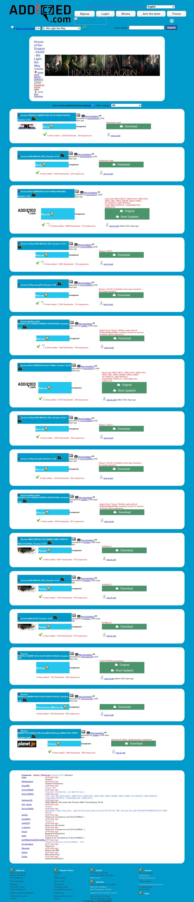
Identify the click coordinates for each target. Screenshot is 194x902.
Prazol (24, 831)
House (56, 898)
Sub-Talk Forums (17, 887)
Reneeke (26, 848)
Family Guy (58, 893)
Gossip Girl (58, 884)
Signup (84, 13)
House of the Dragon (38, 74)
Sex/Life (57, 873)
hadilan (84, 326)
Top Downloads (16, 881)
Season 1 (38, 79)
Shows (125, 13)
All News (13, 884)
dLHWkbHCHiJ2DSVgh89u (33, 840)
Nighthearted (27, 781)
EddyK (24, 852)
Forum (176, 13)
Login (105, 13)
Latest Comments (17, 889)
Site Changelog (146, 873)
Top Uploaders (16, 878)
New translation (92, 116)
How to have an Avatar (100, 896)
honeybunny (91, 195)
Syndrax (86, 542)
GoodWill (25, 786)
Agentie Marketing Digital (101, 898)
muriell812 (26, 819)
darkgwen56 (27, 800)
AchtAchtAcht (93, 118)
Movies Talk (144, 889)
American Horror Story (63, 896)
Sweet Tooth (59, 881)
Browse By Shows (18, 873)
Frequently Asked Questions (102, 875)
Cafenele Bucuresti (18, 896)
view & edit (115, 136)
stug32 (25, 815)
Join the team (151, 13)
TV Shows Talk (145, 887)
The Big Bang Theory (63, 889)
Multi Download (38, 95)
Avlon (24, 777)
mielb (24, 836)
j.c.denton (26, 827)
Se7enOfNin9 (86, 247)
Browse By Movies (18, 875)
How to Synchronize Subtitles (103, 884)
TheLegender (87, 699)
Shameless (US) (61, 887)
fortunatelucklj (87, 657)
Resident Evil (59, 878)
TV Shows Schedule (99, 873)
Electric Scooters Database (22, 893)
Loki (55, 875)
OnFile (24, 857)
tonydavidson (27, 844)
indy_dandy (27, 804)
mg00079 (26, 823)
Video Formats (145, 881)
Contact (13, 898)
